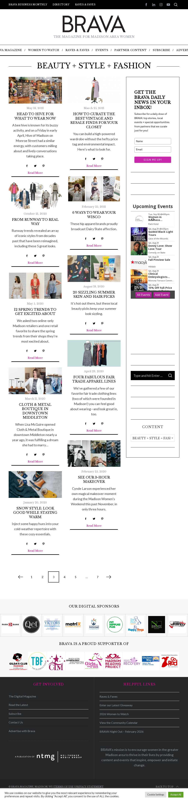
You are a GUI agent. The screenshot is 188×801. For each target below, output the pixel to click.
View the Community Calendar (119, 722)
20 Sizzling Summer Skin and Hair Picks (94, 294)
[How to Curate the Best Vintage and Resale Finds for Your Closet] (94, 90)
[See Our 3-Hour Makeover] (94, 453)
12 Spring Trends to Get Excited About (35, 312)
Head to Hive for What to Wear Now (35, 116)
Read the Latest (18, 704)
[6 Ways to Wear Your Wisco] (94, 188)
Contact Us (16, 722)
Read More (35, 172)
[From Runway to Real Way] (35, 195)
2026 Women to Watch (114, 714)
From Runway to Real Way (35, 222)
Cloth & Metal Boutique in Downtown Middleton (35, 411)
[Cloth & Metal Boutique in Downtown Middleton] (35, 380)
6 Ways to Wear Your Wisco (94, 215)
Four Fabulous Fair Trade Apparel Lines (94, 379)
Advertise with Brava (22, 731)
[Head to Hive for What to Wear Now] (35, 90)
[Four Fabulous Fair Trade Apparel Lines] (94, 353)
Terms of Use (64, 786)
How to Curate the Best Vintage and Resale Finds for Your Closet (94, 120)
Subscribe (15, 713)
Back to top (164, 786)
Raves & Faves (85, 4)
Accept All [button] (175, 794)
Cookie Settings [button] (155, 794)
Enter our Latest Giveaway (116, 705)
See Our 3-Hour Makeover (94, 479)
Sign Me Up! (153, 159)
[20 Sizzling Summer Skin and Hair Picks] (94, 268)
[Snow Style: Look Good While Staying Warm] (35, 484)
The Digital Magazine (22, 696)
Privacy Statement (89, 786)
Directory (61, 4)
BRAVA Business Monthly (28, 4)
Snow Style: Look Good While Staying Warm (35, 512)
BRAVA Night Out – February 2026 (122, 731)
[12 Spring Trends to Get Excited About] (35, 285)
